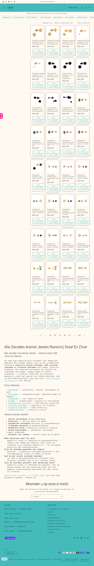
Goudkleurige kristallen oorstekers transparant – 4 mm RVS (38, 313)
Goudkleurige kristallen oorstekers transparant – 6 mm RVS (68, 279)
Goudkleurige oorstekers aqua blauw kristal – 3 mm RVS (53, 279)
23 (50, 335)
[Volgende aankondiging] (64, 1)
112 (79, 335)
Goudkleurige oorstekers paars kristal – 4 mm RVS (52, 211)
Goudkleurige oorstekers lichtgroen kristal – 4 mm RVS (68, 245)
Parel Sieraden (69, 17)
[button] (4, 8)
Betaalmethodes (54, 517)
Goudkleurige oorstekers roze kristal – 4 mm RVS (82, 211)
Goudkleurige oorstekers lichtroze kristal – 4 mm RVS (68, 176)
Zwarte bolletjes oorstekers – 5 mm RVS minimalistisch (82, 75)
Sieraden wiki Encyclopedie (59, 526)
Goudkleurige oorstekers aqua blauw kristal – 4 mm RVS (38, 279)
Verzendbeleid (85, 559)
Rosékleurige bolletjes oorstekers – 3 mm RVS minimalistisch (83, 42)
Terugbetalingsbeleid (45, 559)
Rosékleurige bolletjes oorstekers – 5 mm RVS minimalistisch (53, 42)
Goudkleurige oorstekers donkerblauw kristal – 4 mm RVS (68, 212)
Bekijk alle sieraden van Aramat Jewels (25, 475)
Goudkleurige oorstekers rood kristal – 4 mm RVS (82, 176)
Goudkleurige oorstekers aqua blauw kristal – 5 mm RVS (53, 143)
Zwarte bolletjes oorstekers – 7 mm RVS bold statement (53, 75)
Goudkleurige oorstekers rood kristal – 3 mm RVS (52, 245)
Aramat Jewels (19, 559)
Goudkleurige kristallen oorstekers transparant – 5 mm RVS (83, 279)
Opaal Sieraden (58, 17)
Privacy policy (54, 529)
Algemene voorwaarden (71, 559)
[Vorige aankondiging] (29, 1)
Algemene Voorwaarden (56, 523)
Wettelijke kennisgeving (69, 561)
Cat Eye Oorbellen (18, 17)
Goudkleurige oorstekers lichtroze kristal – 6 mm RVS (68, 142)
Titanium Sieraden (45, 17)
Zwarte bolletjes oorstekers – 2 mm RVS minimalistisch (67, 109)
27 (70, 335)
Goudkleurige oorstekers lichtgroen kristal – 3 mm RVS (83, 245)
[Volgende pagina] (84, 335)
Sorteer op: (48, 23)
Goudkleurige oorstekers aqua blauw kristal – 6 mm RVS (38, 143)
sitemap (51, 532)
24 (55, 335)
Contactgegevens (84, 561)
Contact (51, 512)
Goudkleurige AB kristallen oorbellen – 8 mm (68, 312)
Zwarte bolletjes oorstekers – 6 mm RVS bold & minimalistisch (67, 76)
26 (65, 335)
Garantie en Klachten (56, 520)
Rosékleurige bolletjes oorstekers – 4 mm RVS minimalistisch (68, 42)
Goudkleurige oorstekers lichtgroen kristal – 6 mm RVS (83, 109)
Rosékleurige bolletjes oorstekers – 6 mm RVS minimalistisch (38, 42)
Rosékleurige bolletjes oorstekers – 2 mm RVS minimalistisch (38, 75)
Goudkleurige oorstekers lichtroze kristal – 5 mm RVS (83, 142)
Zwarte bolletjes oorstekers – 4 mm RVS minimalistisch (37, 109)
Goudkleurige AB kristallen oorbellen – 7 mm (83, 312)
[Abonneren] (61, 497)
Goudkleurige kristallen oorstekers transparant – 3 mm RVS (53, 313)
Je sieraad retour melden (58, 509)
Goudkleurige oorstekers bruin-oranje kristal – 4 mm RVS (53, 177)
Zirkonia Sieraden (82, 17)
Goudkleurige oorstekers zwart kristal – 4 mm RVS (37, 245)
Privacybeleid (58, 559)
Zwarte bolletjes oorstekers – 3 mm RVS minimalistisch (52, 109)
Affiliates (52, 515)
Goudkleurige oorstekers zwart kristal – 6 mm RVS (37, 176)
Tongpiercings (6, 17)
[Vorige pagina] (36, 335)
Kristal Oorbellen (32, 17)
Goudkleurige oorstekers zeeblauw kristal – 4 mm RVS (38, 211)
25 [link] (60, 335)
